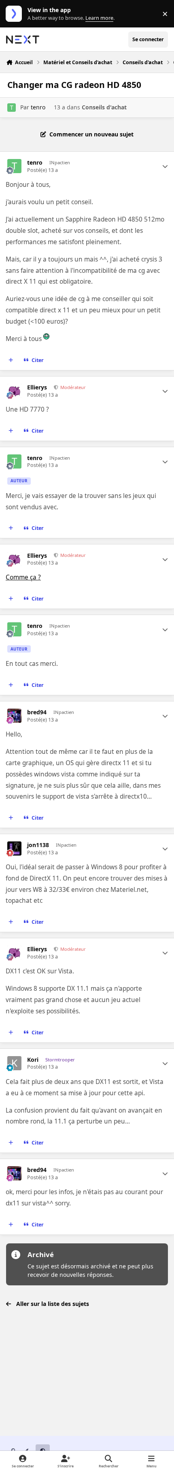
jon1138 (38, 845)
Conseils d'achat (104, 107)
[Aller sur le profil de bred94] (14, 716)
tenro (38, 107)
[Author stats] (165, 166)
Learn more (15, 14)
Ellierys (37, 387)
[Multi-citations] (11, 360)
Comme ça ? (23, 577)
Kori (32, 1059)
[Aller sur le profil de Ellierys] (14, 391)
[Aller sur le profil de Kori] (14, 1063)
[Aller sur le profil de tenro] (11, 107)
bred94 (37, 712)
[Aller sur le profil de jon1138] (14, 848)
